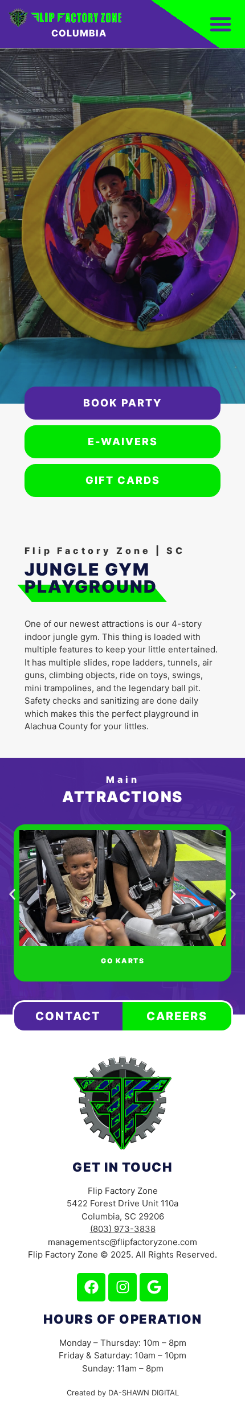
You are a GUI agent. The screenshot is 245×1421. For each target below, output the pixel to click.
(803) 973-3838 (123, 1228)
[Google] (154, 1287)
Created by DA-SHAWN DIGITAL (123, 1392)
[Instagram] (122, 1287)
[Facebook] (91, 1287)
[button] (12, 895)
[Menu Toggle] (220, 24)
